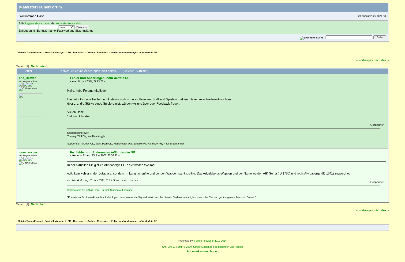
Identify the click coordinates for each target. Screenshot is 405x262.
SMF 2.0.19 (168, 246)
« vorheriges (364, 60)
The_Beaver (27, 78)
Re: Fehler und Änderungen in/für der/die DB (102, 152)
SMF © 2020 (184, 246)
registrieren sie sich (68, 23)
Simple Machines (202, 246)
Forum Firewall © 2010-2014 (210, 240)
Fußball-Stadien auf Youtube (117, 190)
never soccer (28, 152)
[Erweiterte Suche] (312, 37)
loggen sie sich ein (37, 23)
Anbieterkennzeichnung (202, 251)
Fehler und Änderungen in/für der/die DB (99, 78)
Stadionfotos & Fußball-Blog (83, 190)
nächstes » (381, 60)
